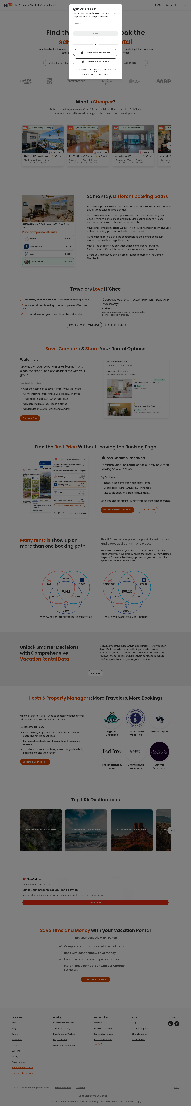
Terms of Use (87, 74)
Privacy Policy (103, 74)
